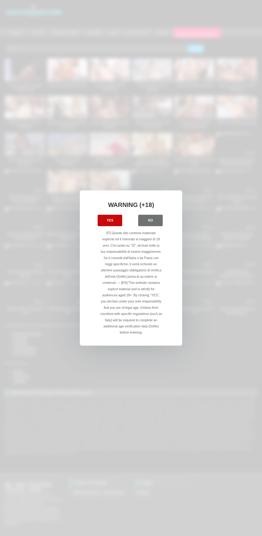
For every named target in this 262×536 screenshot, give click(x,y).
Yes (110, 220)
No (150, 220)
